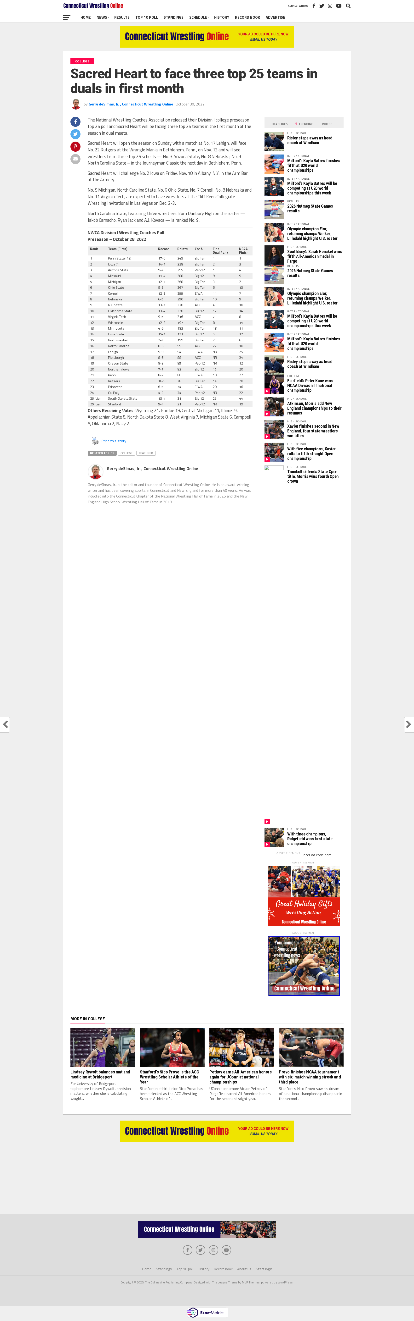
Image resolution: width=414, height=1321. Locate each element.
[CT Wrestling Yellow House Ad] (207, 46)
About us (244, 1269)
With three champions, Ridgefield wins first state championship (310, 838)
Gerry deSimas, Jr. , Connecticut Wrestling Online (131, 104)
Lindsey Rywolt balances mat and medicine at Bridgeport (100, 1074)
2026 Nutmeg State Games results (310, 208)
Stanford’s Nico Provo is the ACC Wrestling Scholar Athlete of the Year (169, 1077)
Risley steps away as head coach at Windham (309, 140)
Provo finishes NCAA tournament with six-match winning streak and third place (310, 1077)
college (126, 453)
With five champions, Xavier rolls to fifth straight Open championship (311, 453)
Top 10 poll (146, 17)
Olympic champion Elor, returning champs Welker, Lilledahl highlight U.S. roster (312, 233)
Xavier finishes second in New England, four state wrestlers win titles (313, 431)
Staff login (264, 1269)
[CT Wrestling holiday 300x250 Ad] (304, 924)
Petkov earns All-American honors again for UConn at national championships (240, 1077)
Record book (247, 17)
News (102, 17)
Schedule (198, 17)
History (221, 17)
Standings (174, 17)
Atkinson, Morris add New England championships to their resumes (314, 408)
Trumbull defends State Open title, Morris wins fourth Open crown (313, 476)
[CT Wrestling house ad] (304, 995)
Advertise (275, 17)
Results (122, 17)
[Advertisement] (207, 1175)
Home (85, 17)
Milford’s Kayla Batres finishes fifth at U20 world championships (313, 165)
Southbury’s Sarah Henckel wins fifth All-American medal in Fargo (314, 256)
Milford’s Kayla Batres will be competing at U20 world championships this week (312, 188)
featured (146, 453)
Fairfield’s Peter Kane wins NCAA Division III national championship (310, 385)
